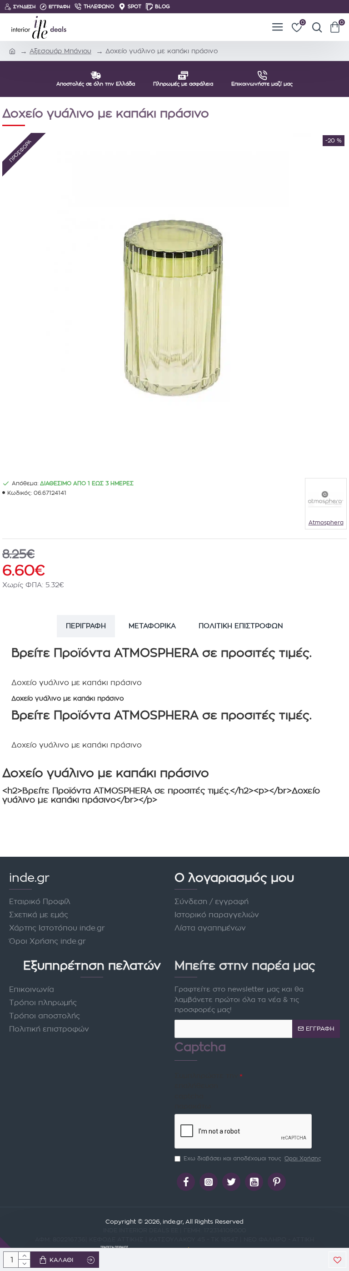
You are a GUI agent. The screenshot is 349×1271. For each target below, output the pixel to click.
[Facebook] (186, 1182)
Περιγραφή (86, 625)
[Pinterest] (277, 1182)
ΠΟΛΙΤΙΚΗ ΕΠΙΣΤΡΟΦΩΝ (241, 625)
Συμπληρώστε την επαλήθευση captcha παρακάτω (206, 1091)
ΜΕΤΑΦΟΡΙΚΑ (152, 625)
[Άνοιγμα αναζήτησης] (315, 27)
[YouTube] (254, 1182)
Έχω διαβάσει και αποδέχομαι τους (252, 1158)
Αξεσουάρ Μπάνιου (60, 51)
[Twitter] (231, 1182)
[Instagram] (208, 1182)
